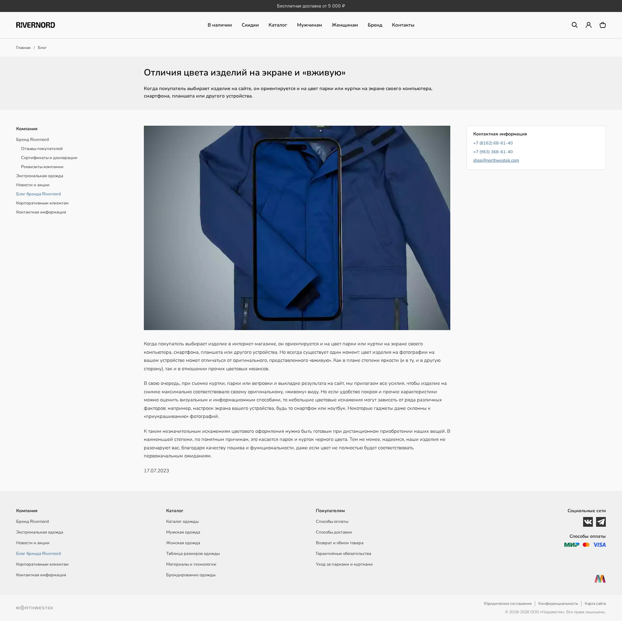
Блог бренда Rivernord (38, 194)
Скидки (250, 25)
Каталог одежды (182, 521)
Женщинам (345, 25)
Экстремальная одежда (39, 176)
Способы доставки (334, 532)
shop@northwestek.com (496, 160)
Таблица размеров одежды (193, 554)
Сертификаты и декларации (49, 158)
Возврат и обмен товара (339, 543)
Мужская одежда (183, 532)
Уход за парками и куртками (344, 564)
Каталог (278, 25)
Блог (42, 47)
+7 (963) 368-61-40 (493, 152)
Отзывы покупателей (42, 149)
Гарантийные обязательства (343, 554)
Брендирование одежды (190, 575)
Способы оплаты (332, 521)
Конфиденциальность (558, 603)
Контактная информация (41, 212)
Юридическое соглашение (508, 603)
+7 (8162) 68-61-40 (493, 143)
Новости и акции (33, 185)
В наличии (220, 25)
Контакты (403, 25)
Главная (23, 47)
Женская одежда (183, 543)
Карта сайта (595, 603)
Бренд (375, 25)
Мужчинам (309, 25)
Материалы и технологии (191, 564)
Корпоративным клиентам (42, 203)
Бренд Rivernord (32, 140)
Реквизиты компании (42, 167)
